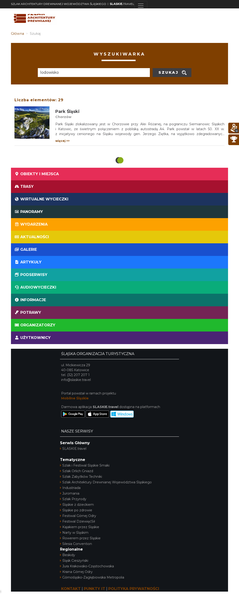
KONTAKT (71, 588)
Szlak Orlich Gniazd (77, 471)
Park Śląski (67, 111)
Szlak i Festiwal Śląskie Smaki (85, 465)
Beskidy (68, 555)
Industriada (71, 488)
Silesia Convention (77, 544)
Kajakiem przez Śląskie (80, 527)
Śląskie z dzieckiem (78, 504)
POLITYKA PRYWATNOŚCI (133, 588)
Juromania (70, 493)
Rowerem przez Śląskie (81, 538)
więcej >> (62, 141)
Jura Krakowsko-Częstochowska (88, 566)
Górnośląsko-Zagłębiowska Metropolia (93, 577)
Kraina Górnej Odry (77, 572)
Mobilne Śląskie (75, 398)
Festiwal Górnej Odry (79, 516)
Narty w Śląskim (75, 532)
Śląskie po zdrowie (77, 510)
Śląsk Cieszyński (75, 560)
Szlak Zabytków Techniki (82, 476)
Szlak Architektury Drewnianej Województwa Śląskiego (107, 482)
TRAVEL (122, 4)
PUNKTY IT (94, 588)
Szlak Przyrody (74, 499)
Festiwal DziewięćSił (78, 521)
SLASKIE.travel (74, 449)
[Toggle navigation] (140, 5)
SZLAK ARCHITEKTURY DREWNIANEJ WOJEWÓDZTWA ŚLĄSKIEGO (58, 4)
